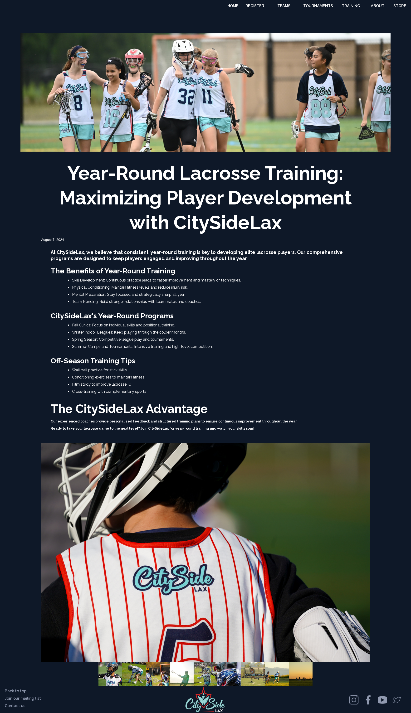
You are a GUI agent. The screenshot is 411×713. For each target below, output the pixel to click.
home (232, 6)
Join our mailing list (23, 698)
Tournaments (318, 6)
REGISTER (254, 6)
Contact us (15, 705)
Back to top (15, 691)
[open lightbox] (205, 552)
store (399, 6)
